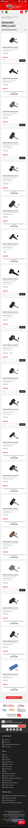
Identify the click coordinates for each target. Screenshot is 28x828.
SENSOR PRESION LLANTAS (10, 47)
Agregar (22, 60)
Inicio (2, 16)
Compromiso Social (8, 761)
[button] (9, 1)
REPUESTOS (9, 16)
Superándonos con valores (10, 798)
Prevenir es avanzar (8, 787)
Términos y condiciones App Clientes (13, 778)
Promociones (7, 759)
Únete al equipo (8, 768)
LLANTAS (15, 16)
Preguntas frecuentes (9, 775)
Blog (5, 771)
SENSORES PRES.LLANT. (7, 18)
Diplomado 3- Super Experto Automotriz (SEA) (15, 795)
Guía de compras (8, 780)
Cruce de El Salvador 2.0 (9, 800)
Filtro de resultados (9, 30)
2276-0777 (7, 739)
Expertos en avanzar (9, 785)
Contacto (6, 757)
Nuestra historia (8, 766)
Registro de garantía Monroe (11, 782)
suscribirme (22, 726)
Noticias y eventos (8, 764)
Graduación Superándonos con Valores (13, 802)
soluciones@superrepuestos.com (12, 744)
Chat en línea (14, 94)
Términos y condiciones (9, 773)
